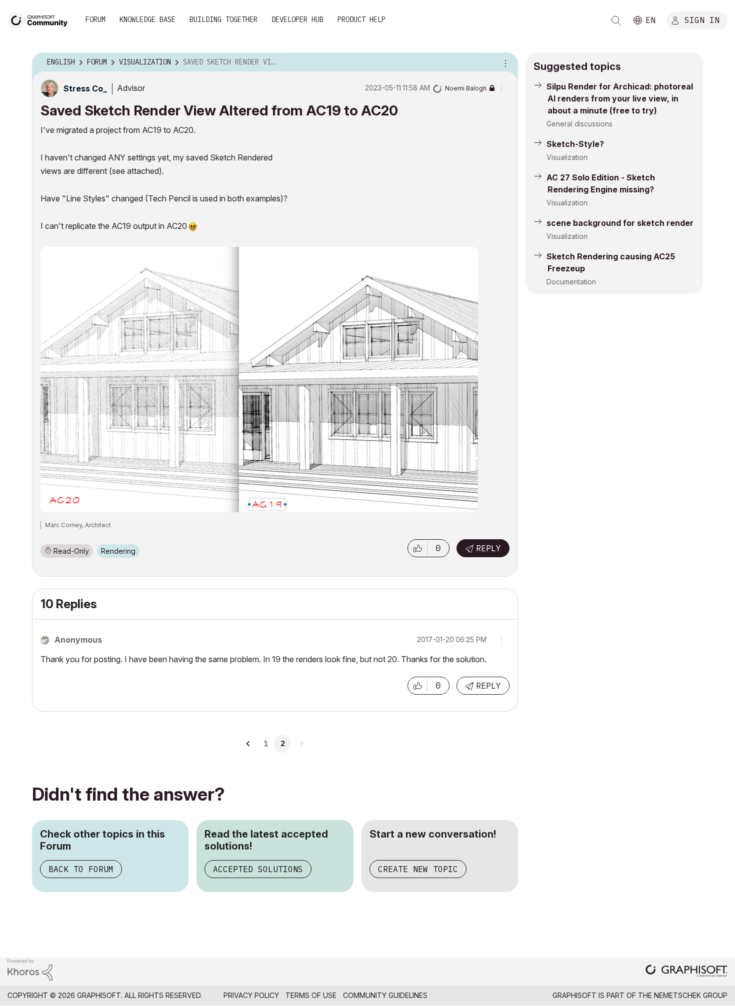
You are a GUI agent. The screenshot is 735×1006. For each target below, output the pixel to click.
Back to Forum (81, 869)
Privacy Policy (251, 995)
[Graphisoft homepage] (687, 972)
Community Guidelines (385, 995)
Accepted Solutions (258, 869)
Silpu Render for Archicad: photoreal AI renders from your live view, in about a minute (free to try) (619, 98)
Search (616, 20)
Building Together (224, 19)
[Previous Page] (249, 744)
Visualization (567, 157)
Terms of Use (311, 995)
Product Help (362, 19)
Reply (488, 548)
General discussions (579, 123)
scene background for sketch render (620, 223)
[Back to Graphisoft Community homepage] (41, 19)
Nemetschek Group (691, 995)
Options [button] (504, 62)
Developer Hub (298, 19)
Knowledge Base (148, 19)
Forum (96, 19)
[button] (417, 548)
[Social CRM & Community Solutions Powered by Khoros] (30, 969)
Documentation (571, 281)
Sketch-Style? (575, 144)
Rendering (118, 551)
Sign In (702, 19)
